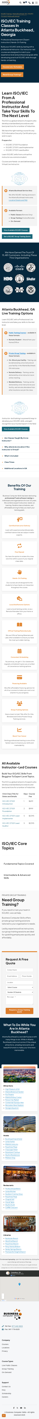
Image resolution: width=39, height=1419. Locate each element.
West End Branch (11, 1241)
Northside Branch (11, 1238)
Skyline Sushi (10, 1205)
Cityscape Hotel (11, 1150)
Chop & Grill (9, 1199)
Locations (5, 1348)
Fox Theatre (9, 1095)
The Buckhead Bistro (12, 1189)
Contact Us (6, 1387)
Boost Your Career (19, 736)
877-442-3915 (17, 1326)
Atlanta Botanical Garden (14, 1092)
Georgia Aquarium (12, 1108)
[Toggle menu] (36, 3)
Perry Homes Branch (12, 1246)
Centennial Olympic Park (14, 1103)
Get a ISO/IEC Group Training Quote (17, 236)
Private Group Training (17, 353)
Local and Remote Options (19, 605)
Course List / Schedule (12, 67)
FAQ (3, 1390)
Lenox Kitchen (10, 1191)
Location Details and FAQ (18, 200)
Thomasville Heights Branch (15, 1252)
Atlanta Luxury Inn (11, 1144)
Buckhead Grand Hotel (13, 1139)
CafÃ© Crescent (11, 1208)
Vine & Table (9, 1202)
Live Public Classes (9, 1365)
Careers (5, 1397)
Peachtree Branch (11, 1244)
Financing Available (19, 683)
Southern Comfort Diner (14, 1194)
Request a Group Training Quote (19, 1011)
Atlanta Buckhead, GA (20, 14)
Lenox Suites (10, 1142)
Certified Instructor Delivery (19, 526)
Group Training (8, 1369)
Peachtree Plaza (11, 1147)
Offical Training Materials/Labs (19, 631)
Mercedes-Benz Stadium (14, 1105)
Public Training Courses (17, 333)
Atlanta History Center (13, 1097)
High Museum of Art (12, 1089)
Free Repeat (19, 552)
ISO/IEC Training (6, 14)
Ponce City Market (12, 1100)
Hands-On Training (19, 578)
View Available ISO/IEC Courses (16, 230)
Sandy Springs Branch (13, 1249)
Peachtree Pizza (11, 1197)
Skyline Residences (12, 1155)
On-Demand (6, 1372)
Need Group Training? (12, 74)
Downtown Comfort (12, 1152)
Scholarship (6, 1393)
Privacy (5, 1351)
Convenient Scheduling (19, 657)
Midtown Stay (10, 1158)
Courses (5, 1344)
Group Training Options (19, 710)
